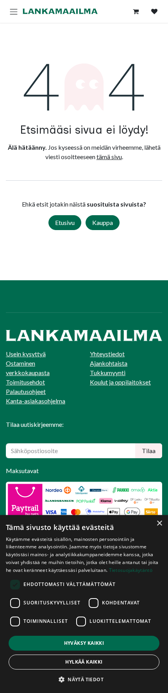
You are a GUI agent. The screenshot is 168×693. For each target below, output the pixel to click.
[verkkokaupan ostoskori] (135, 11)
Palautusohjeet (26, 391)
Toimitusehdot (25, 382)
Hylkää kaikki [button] (83, 662)
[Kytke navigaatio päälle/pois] (13, 11)
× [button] (159, 523)
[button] (84, 679)
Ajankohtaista (108, 363)
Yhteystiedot (107, 353)
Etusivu (65, 222)
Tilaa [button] (148, 450)
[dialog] (84, 604)
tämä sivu (109, 156)
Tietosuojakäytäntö (130, 570)
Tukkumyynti (107, 372)
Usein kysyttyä (26, 353)
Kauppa (102, 222)
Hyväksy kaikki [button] (84, 643)
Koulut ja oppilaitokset (120, 382)
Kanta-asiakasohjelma (35, 401)
